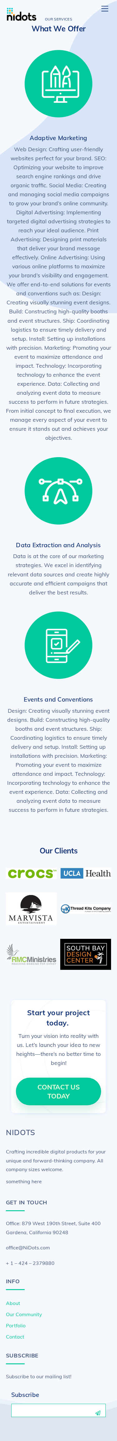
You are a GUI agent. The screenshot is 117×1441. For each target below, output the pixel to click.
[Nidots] (21, 19)
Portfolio (16, 1325)
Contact (15, 1337)
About (13, 1303)
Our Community (24, 1314)
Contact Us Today (58, 1091)
